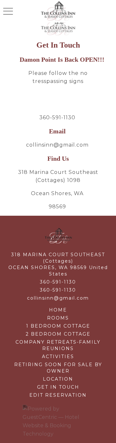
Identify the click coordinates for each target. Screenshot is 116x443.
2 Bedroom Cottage (58, 334)
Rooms (58, 318)
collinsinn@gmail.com (58, 298)
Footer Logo (58, 236)
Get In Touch (58, 387)
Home (58, 310)
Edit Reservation (58, 395)
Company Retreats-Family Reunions (58, 345)
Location (58, 379)
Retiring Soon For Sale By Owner (58, 368)
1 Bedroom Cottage (58, 326)
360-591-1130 (58, 282)
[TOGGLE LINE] (8, 12)
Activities (58, 356)
